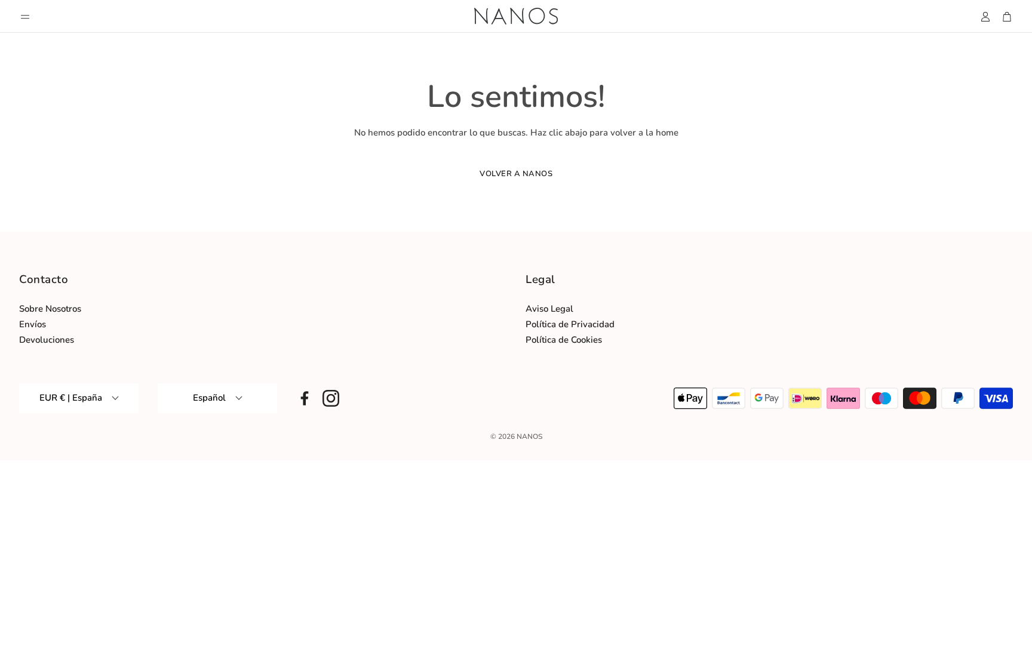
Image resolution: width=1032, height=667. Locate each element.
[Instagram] (330, 398)
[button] (25, 17)
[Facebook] (304, 398)
